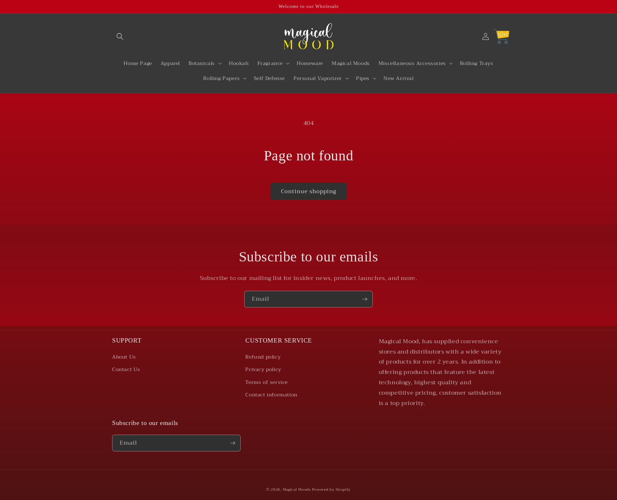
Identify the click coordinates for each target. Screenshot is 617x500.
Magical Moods (297, 489)
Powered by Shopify (331, 489)
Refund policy (263, 356)
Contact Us (126, 369)
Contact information (271, 394)
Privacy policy (263, 369)
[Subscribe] (364, 299)
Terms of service (266, 382)
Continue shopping (308, 191)
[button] (120, 36)
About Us (124, 356)
